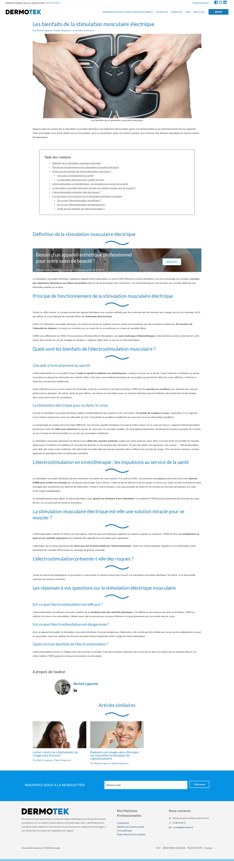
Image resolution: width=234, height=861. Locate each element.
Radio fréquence (62, 30)
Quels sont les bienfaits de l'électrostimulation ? (81, 208)
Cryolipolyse (123, 822)
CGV (158, 848)
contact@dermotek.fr (183, 827)
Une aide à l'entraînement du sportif (75, 175)
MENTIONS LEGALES (174, 848)
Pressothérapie (124, 830)
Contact (209, 848)
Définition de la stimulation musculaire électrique (76, 163)
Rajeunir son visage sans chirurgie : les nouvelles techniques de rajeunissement (115, 755)
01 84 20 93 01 (53, 3)
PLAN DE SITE (195, 848)
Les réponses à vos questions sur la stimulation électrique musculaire (87, 196)
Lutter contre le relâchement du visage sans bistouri (55, 753)
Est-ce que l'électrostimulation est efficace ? (79, 200)
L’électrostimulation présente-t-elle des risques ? (76, 192)
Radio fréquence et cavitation (131, 834)
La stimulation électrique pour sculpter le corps (80, 179)
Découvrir (172, 261)
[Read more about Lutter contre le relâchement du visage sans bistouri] (59, 734)
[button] (218, 12)
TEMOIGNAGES (200, 3)
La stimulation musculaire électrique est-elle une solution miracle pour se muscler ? (94, 188)
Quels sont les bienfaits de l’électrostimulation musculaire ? (82, 171)
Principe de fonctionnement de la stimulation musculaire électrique (85, 167)
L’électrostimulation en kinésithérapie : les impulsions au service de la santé (90, 184)
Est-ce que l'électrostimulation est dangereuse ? (81, 204)
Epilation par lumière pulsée (130, 826)
